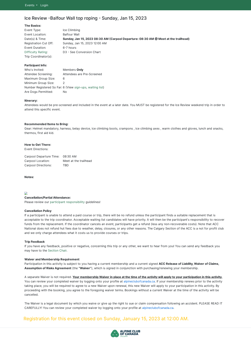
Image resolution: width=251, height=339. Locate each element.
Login (44, 5)
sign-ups (80, 87)
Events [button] (30, 5)
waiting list (95, 87)
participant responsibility (67, 202)
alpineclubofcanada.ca (139, 281)
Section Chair (57, 250)
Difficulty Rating (35, 52)
